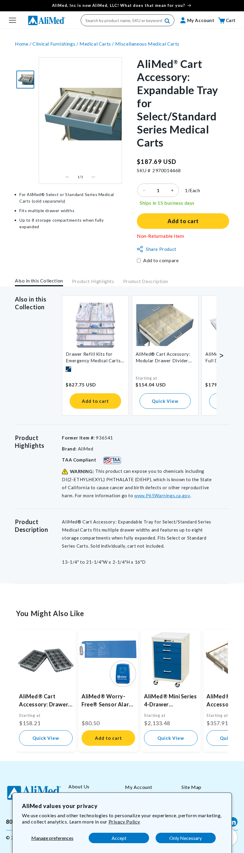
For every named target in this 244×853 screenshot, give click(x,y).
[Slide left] (67, 177)
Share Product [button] (161, 249)
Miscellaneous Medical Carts (147, 43)
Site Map (191, 787)
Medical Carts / (97, 43)
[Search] (167, 21)
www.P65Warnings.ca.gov (162, 495)
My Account (138, 787)
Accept (119, 838)
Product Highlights (93, 281)
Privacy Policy (124, 821)
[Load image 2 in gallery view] (25, 79)
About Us (79, 786)
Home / (23, 43)
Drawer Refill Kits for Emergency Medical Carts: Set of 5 (94, 357)
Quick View (165, 401)
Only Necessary (185, 838)
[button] (12, 20)
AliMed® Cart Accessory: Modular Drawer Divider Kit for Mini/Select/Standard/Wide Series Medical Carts (164, 357)
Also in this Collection (39, 280)
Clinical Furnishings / (55, 43)
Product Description (145, 281)
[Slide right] (93, 177)
